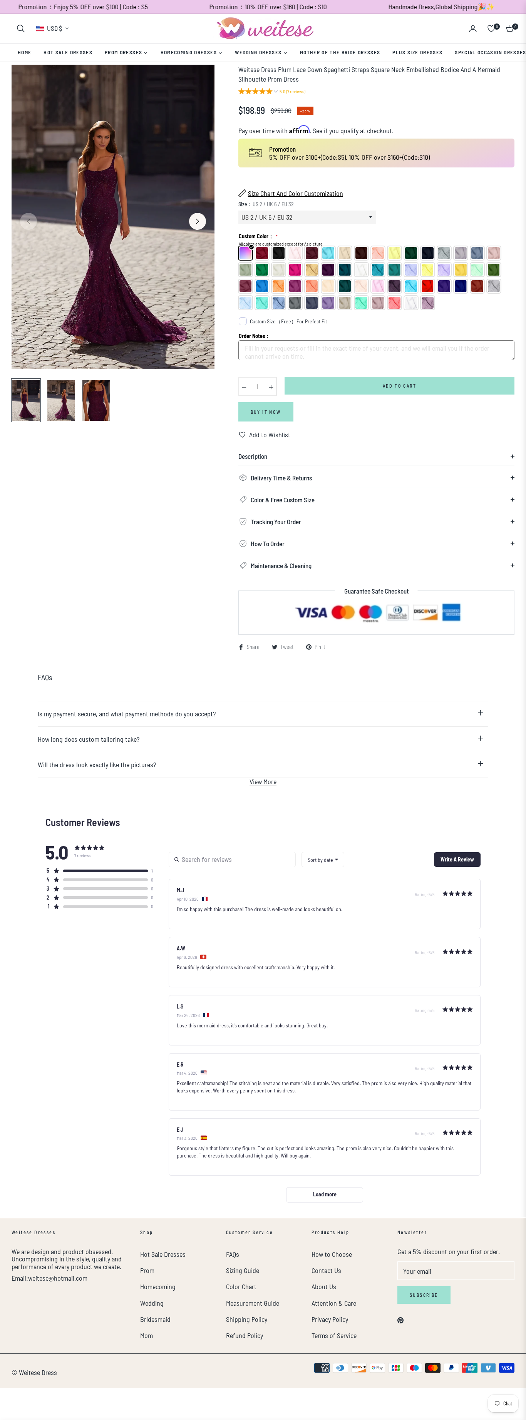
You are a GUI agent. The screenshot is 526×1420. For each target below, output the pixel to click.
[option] (113, 217)
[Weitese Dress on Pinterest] (400, 1319)
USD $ (54, 28)
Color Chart (241, 1286)
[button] (21, 28)
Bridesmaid (155, 1319)
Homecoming (158, 1286)
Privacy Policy (330, 1319)
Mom (146, 1335)
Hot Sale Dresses (163, 1254)
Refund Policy (244, 1335)
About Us (324, 1286)
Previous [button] (28, 221)
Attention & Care (334, 1303)
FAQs (232, 1254)
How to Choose (332, 1254)
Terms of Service (334, 1335)
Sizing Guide (242, 1270)
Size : (266, 204)
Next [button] (197, 221)
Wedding (152, 1303)
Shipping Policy (246, 1319)
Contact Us (326, 1270)
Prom (147, 1270)
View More (263, 781)
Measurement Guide (252, 1303)
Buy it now (266, 412)
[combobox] (323, 859)
